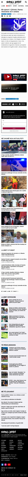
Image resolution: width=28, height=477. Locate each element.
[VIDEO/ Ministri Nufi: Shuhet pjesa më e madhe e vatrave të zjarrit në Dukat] (14, 182)
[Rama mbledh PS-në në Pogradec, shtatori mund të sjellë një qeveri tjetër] (14, 218)
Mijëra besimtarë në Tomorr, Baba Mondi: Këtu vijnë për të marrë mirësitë (17, 317)
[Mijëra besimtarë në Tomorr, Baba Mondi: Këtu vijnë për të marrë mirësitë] (4, 318)
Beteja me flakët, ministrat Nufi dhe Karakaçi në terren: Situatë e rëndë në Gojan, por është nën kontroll (18, 309)
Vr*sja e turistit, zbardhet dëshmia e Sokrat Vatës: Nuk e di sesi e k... (12, 155)
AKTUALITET (4, 450)
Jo (3, 124)
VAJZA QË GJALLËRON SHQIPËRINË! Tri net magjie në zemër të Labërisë (17, 365)
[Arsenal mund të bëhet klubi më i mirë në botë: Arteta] (4, 358)
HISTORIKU (20, 447)
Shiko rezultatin (14, 130)
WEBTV (10, 5)
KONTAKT (20, 449)
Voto (14, 128)
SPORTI (15, 5)
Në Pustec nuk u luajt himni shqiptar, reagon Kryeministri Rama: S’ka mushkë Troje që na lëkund (13, 418)
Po (3, 120)
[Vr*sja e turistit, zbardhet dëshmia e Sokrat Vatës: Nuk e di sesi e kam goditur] (14, 146)
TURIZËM (20, 442)
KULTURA (20, 445)
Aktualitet (4, 14)
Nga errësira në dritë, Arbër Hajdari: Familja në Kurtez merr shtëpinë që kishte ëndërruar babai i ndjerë (14, 412)
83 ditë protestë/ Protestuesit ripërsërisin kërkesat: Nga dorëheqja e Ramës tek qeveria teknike (13, 280)
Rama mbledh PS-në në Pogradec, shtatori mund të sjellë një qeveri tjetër (12, 227)
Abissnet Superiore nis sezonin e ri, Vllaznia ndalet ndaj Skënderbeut (12, 254)
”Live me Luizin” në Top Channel (10, 425)
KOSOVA (11, 442)
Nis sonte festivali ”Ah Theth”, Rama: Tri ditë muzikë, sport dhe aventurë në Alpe (17, 334)
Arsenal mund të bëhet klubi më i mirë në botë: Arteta (17, 356)
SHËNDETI (12, 449)
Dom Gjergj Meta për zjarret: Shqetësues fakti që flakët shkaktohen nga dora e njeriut (17, 326)
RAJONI (11, 440)
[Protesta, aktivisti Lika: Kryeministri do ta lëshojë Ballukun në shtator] (14, 200)
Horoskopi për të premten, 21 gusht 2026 (12, 423)
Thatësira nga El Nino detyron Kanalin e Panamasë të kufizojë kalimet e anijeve (17, 349)
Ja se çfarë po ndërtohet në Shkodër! (11, 399)
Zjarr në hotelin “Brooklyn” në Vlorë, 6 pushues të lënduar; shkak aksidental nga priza (17, 373)
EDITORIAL (21, 5)
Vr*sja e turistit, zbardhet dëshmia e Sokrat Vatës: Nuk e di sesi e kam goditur (12, 273)
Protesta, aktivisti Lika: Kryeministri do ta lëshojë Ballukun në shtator (12, 209)
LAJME (3, 5)
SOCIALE (20, 440)
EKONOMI (3, 445)
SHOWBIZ (12, 447)
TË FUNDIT (3, 440)
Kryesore (9, 14)
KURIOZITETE (21, 443)
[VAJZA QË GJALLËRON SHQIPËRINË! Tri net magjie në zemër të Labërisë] (4, 366)
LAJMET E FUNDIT (8, 250)
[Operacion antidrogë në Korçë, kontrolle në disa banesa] (14, 164)
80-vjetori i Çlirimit (10, 98)
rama (17, 98)
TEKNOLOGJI (12, 445)
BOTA (11, 443)
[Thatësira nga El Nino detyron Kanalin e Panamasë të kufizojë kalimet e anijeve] (4, 350)
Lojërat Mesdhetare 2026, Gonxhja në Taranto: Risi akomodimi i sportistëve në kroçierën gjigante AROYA (13, 266)
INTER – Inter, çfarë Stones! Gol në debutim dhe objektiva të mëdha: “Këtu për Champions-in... (17, 382)
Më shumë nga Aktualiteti (12, 138)
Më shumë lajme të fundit (9, 291)
